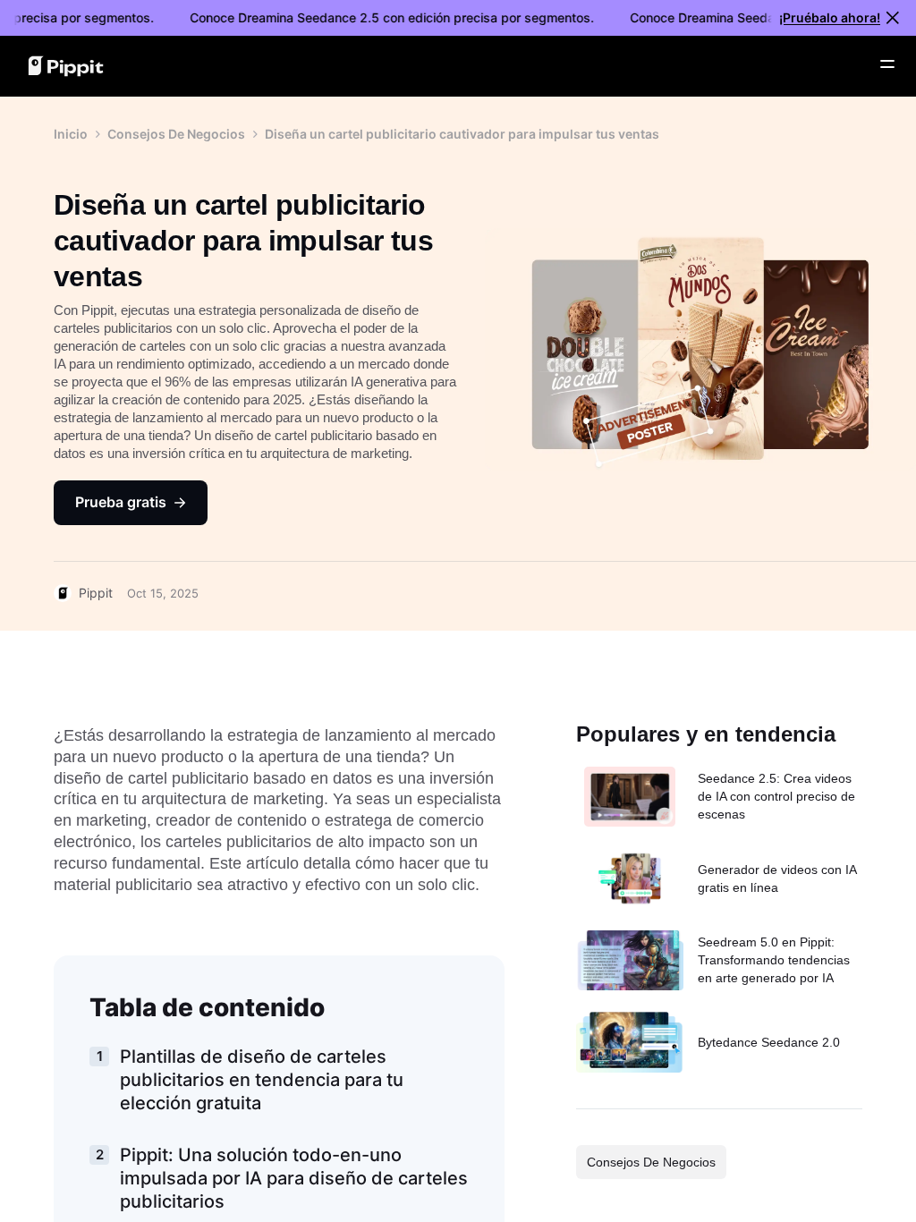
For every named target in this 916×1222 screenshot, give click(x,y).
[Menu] (887, 64)
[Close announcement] (893, 18)
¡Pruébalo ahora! (829, 17)
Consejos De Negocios (176, 133)
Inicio (71, 133)
